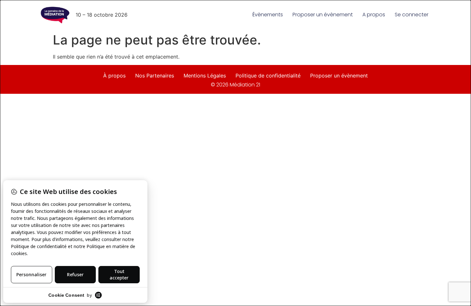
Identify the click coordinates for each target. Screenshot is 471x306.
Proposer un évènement (323, 14)
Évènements (267, 14)
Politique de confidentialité (268, 75)
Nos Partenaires (154, 75)
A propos (373, 14)
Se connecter (411, 14)
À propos (114, 75)
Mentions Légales (205, 75)
